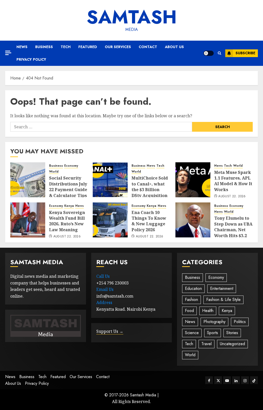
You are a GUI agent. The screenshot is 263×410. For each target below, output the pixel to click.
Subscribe (245, 53)
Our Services (118, 46)
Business (44, 46)
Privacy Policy (31, 59)
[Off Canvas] (8, 53)
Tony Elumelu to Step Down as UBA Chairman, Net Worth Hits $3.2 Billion (233, 229)
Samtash (132, 17)
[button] (219, 53)
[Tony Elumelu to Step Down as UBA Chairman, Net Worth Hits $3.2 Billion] (192, 219)
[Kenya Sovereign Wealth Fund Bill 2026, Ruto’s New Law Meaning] (27, 219)
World (54, 172)
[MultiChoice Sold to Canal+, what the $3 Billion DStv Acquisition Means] (110, 179)
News (21, 46)
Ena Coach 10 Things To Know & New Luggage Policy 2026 (149, 221)
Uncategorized (232, 344)
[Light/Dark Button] (208, 53)
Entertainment (221, 288)
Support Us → (109, 331)
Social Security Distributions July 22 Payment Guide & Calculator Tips (68, 186)
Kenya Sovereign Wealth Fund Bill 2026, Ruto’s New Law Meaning (67, 221)
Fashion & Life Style (223, 299)
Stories (232, 333)
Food (189, 311)
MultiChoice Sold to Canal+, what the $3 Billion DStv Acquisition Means (150, 189)
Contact (148, 46)
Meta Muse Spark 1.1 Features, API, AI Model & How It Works (233, 181)
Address (104, 302)
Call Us (103, 276)
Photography (214, 322)
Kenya (69, 206)
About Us (174, 46)
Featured (87, 46)
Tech (66, 46)
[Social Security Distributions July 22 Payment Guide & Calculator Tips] (27, 179)
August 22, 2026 (232, 196)
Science (192, 333)
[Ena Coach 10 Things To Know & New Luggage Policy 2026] (110, 219)
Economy (71, 166)
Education (193, 288)
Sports (212, 333)
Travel (206, 344)
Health (207, 311)
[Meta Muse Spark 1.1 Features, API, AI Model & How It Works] (192, 179)
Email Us (105, 289)
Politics (240, 322)
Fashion (191, 299)
